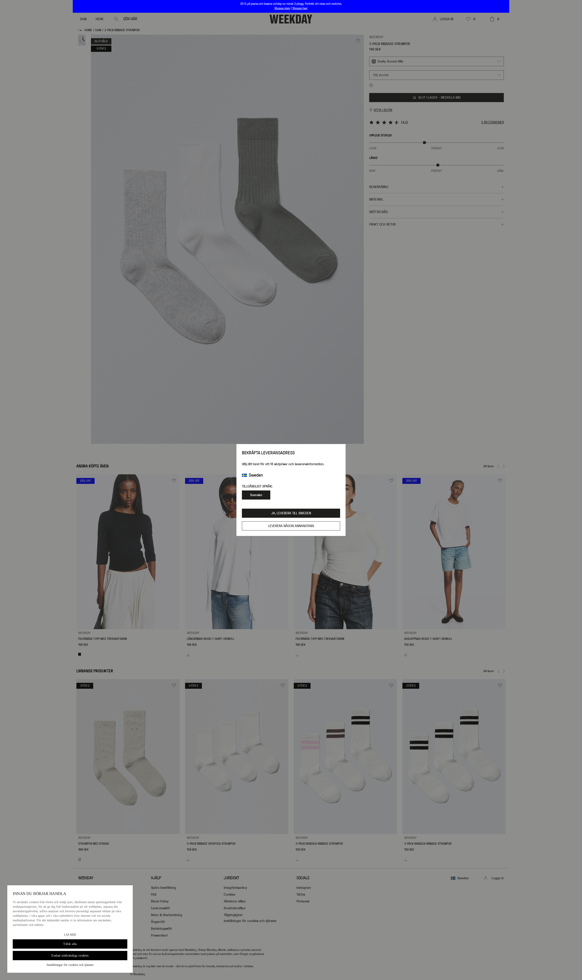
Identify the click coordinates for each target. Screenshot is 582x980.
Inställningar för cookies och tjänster (70, 965)
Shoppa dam (282, 8)
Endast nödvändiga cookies (70, 955)
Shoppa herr (300, 8)
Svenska (256, 495)
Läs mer (70, 934)
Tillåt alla (70, 944)
